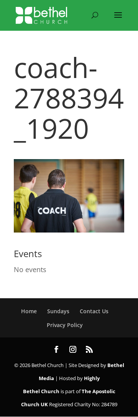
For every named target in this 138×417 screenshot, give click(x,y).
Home (29, 311)
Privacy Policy (65, 325)
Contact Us (94, 311)
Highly (92, 378)
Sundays (58, 311)
